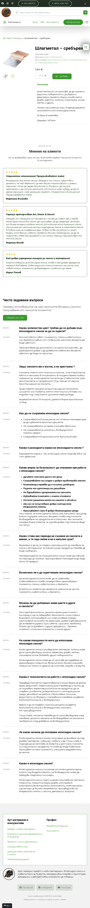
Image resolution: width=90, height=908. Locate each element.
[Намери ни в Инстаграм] (7, 3)
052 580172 (29, 3)
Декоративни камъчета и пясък (21, 853)
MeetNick (63, 899)
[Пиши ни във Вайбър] (12, 3)
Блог (35, 22)
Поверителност (30, 899)
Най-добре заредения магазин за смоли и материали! (38, 258)
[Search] (85, 12)
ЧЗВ (42, 22)
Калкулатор (73, 22)
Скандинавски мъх (17, 846)
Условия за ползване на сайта (48, 899)
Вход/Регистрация (57, 826)
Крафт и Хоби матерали (53, 57)
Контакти (52, 22)
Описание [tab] (42, 84)
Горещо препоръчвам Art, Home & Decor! (30, 214)
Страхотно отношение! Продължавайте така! (35, 176)
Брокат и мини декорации (22, 841)
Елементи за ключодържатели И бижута (24, 835)
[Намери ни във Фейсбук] (3, 3)
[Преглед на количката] (87, 22)
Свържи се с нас (15, 317)
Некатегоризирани (18, 859)
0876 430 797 (61, 3)
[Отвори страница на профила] (85, 3)
